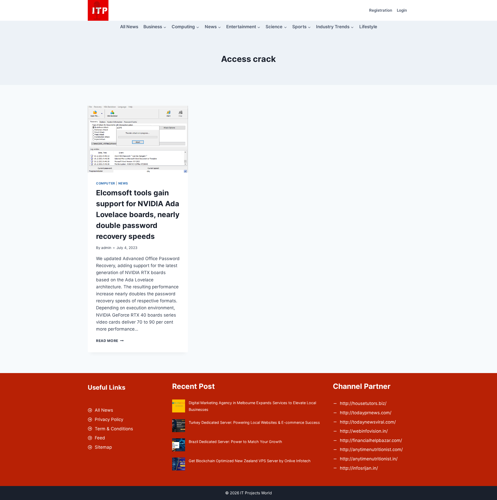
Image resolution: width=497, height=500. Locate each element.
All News (129, 26)
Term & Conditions (114, 428)
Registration (380, 10)
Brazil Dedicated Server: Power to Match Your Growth (235, 441)
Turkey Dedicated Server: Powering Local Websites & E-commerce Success (254, 422)
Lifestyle (368, 26)
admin (106, 248)
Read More (110, 341)
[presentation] (138, 139)
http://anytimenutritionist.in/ (369, 458)
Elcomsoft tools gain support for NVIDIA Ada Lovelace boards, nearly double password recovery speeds (137, 214)
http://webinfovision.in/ (364, 431)
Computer (105, 183)
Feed (100, 437)
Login (402, 10)
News (123, 183)
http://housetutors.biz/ (363, 403)
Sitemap (103, 447)
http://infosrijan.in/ (359, 468)
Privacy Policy (109, 419)
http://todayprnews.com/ (365, 412)
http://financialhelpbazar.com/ (371, 440)
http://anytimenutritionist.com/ (371, 449)
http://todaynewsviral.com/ (368, 422)
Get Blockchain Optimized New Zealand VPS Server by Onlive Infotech (250, 461)
